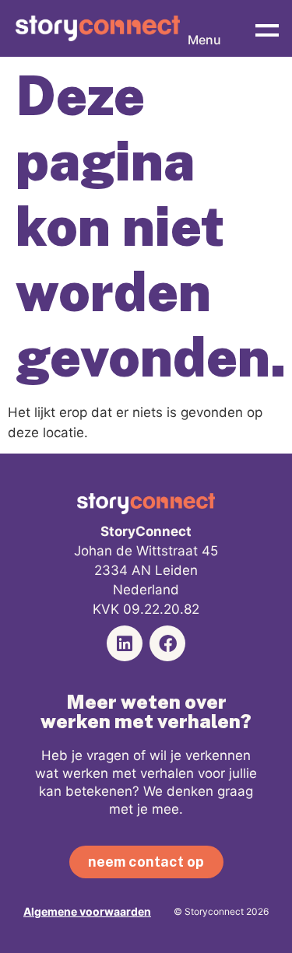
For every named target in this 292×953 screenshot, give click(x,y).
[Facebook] (167, 643)
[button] (266, 28)
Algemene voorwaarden (87, 911)
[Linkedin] (124, 643)
